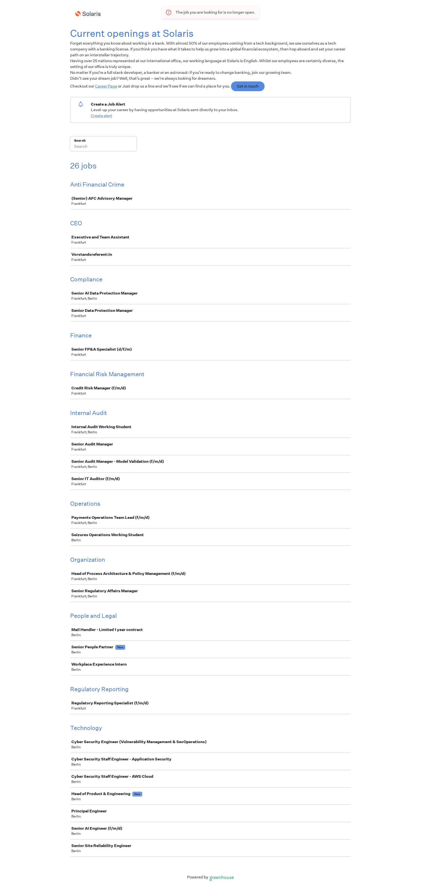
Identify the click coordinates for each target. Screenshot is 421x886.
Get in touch (248, 86)
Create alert (101, 115)
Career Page (106, 86)
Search (80, 140)
